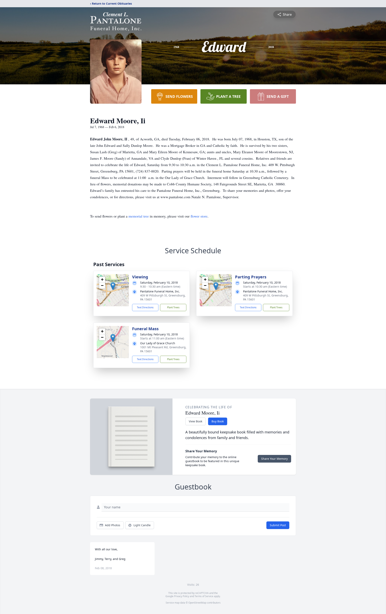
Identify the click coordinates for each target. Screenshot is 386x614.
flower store (199, 216)
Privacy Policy (181, 596)
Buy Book (217, 421)
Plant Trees (173, 307)
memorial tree (138, 216)
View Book (195, 421)
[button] (112, 286)
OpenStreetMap (197, 602)
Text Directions (145, 307)
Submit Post (278, 525)
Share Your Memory (274, 459)
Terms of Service (204, 596)
